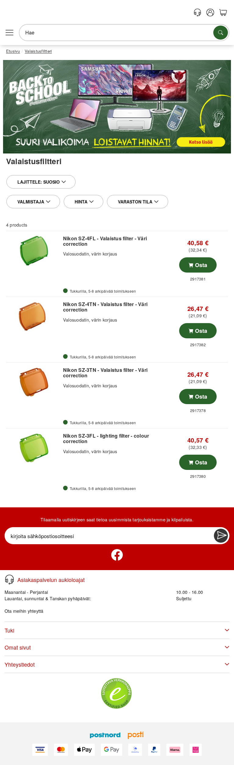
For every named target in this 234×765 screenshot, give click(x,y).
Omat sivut (18, 647)
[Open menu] (9, 33)
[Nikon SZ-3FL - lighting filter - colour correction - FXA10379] (33, 448)
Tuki (9, 630)
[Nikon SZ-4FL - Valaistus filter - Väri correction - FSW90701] (33, 250)
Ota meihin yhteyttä (24, 611)
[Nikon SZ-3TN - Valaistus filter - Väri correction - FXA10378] (33, 382)
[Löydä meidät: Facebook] (117, 555)
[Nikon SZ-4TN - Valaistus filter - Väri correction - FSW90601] (33, 316)
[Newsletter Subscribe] (221, 536)
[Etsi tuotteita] (220, 33)
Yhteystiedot (20, 664)
